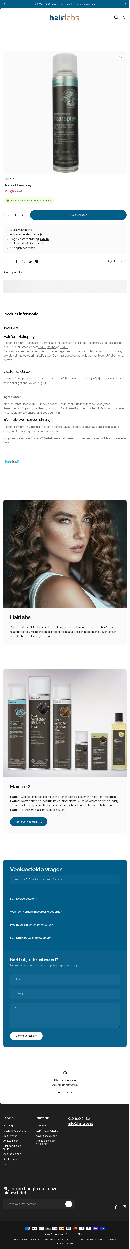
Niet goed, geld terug (12, 1145)
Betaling (8, 1123)
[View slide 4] (70, 1090)
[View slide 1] (58, 1090)
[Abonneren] (67, 1201)
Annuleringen (10, 1138)
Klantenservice (64, 1078)
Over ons (40, 1123)
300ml (51, 347)
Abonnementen (12, 1151)
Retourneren (10, 1133)
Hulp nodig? (120, 261)
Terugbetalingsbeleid (19, 1237)
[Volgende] (125, 4)
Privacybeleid (35, 1237)
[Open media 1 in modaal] (120, 56)
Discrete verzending (14, 1128)
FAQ (28, 879)
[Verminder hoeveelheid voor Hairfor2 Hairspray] (7, 215)
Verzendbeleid (72, 1237)
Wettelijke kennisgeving (90, 1237)
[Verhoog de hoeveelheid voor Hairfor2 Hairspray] (23, 215)
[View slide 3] (66, 1090)
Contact (7, 1161)
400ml (64, 347)
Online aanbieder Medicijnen (45, 1140)
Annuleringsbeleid (64, 1241)
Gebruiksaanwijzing (46, 1128)
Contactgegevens (110, 1237)
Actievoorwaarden (45, 1133)
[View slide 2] (62, 1090)
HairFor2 (8, 179)
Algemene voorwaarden (54, 1237)
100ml (42, 347)
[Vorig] (4, 4)
